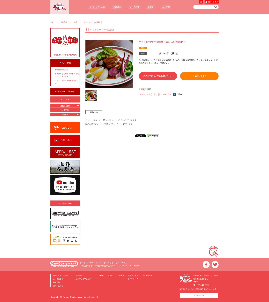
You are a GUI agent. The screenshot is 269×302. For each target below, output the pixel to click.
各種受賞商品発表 (61, 70)
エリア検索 (134, 7)
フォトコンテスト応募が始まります (66, 81)
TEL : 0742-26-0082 (201, 285)
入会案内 (166, 7)
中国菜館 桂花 (145, 89)
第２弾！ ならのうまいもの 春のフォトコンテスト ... (67, 75)
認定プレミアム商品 (83, 279)
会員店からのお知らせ (65, 91)
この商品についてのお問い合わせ (158, 76)
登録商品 (117, 7)
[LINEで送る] (153, 136)
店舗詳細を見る (199, 76)
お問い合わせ (58, 286)
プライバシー (147, 275)
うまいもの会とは (97, 7)
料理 (143, 48)
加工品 (159, 94)
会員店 (151, 7)
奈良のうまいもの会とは (62, 275)
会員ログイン (133, 275)
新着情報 (56, 282)
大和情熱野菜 (58, 279)
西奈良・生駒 (145, 94)
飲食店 (155, 94)
